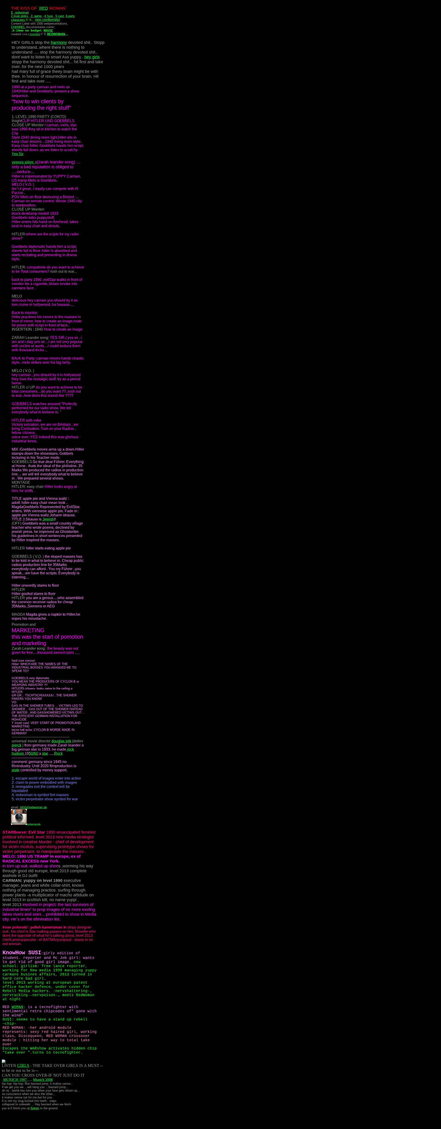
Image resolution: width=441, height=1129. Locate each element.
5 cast (60, 16)
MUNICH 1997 (15, 1080)
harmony (59, 42)
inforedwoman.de (33, 807)
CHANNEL (18, 27)
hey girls (92, 57)
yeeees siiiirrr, (23, 162)
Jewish (48, 519)
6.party (70, 16)
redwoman (21, 12)
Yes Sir (17, 154)
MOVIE (48, 30)
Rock (58, 753)
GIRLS (23, 1065)
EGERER (35, 34)
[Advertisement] (51, 1118)
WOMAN (17, 1007)
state (16, 770)
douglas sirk (61, 741)
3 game (36, 16)
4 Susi (49, 16)
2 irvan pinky (20, 16)
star (45, 753)
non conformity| (47, 20)
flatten (35, 1108)
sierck (16, 745)
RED (43, 8)
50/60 (33, 753)
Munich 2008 (43, 1080)
